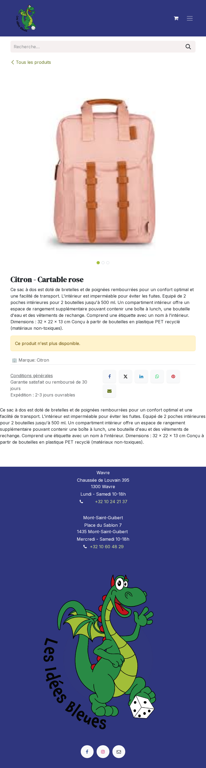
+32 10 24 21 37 (111, 501)
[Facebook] (109, 376)
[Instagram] (103, 751)
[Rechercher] (188, 47)
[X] (125, 376)
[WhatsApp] (157, 376)
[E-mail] (109, 390)
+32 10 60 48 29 (107, 546)
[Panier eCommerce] (176, 18)
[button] (19, 261)
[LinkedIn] (141, 376)
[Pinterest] (173, 376)
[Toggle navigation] (190, 18)
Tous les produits (33, 62)
